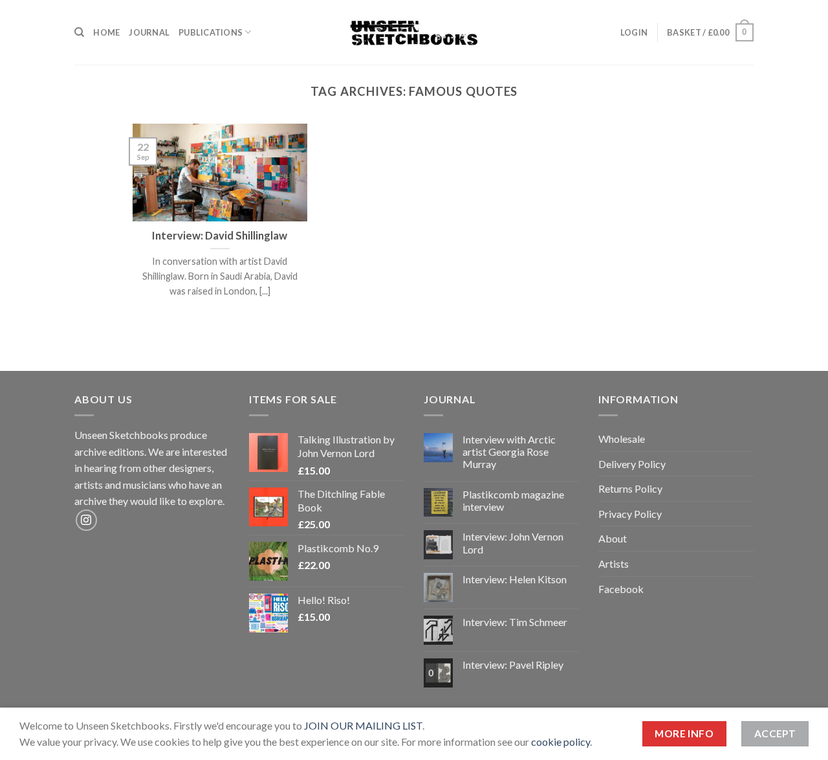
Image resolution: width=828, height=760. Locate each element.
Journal (149, 32)
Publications (211, 32)
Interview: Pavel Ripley (513, 664)
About (612, 538)
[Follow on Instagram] (86, 520)
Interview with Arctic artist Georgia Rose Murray (509, 451)
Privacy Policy (630, 514)
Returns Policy (630, 488)
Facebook (621, 589)
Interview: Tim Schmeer (515, 622)
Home (106, 32)
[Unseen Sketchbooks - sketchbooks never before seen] (414, 32)
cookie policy (560, 741)
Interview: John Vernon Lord (513, 542)
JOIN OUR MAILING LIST (363, 725)
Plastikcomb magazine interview (513, 500)
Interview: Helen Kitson (515, 579)
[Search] (79, 32)
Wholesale (621, 438)
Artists (613, 563)
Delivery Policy (632, 464)
